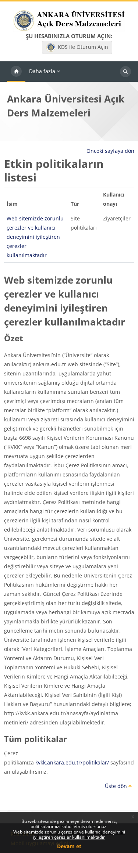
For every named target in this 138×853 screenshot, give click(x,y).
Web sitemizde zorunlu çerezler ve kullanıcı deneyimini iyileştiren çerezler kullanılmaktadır (69, 834)
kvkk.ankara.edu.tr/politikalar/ (72, 762)
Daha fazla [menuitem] (42, 71)
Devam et (69, 846)
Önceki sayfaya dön (110, 150)
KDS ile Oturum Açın (83, 46)
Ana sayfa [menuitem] (16, 71)
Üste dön (116, 785)
